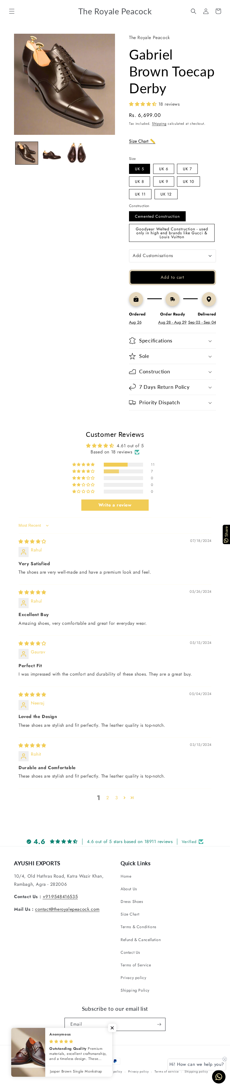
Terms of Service (136, 965)
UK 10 (188, 181)
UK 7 (187, 169)
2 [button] (107, 797)
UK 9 (163, 181)
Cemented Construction (157, 216)
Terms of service (167, 1071)
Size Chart (130, 914)
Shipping (159, 123)
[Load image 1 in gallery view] (26, 153)
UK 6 (163, 169)
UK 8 (139, 181)
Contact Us (130, 952)
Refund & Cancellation (141, 939)
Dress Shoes (132, 901)
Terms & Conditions (139, 927)
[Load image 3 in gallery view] (77, 153)
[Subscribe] (159, 1024)
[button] (12, 11)
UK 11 (140, 194)
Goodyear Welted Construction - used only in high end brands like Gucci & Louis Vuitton (172, 233)
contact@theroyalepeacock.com (67, 909)
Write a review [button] (114, 505)
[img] (32, 541)
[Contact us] (219, 1077)
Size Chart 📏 (142, 141)
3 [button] (116, 797)
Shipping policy (196, 1071)
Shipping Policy (135, 990)
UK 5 (139, 169)
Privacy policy (133, 977)
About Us (129, 889)
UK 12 (166, 194)
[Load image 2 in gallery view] (52, 153)
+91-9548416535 (60, 896)
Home (126, 876)
